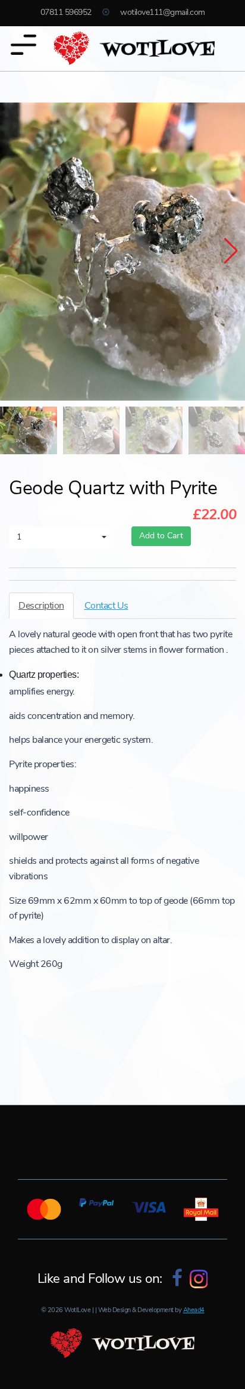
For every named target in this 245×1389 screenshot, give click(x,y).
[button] (231, 251)
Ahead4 (194, 1310)
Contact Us (106, 605)
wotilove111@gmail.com (162, 12)
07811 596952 (67, 12)
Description (41, 605)
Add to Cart (161, 535)
